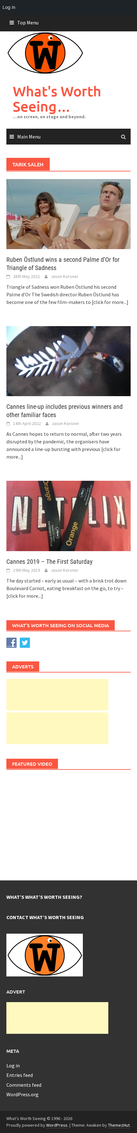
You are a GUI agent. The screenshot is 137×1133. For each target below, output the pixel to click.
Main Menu (28, 136)
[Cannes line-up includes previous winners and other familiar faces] (68, 360)
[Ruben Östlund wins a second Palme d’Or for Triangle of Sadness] (68, 213)
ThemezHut (119, 1125)
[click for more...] (110, 302)
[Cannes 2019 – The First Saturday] (68, 515)
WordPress (57, 1125)
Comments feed (23, 1085)
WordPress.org (22, 1094)
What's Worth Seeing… (57, 98)
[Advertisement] (57, 695)
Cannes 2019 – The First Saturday (49, 561)
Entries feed (19, 1075)
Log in (13, 1065)
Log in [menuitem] (9, 7)
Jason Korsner (64, 276)
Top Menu (28, 22)
